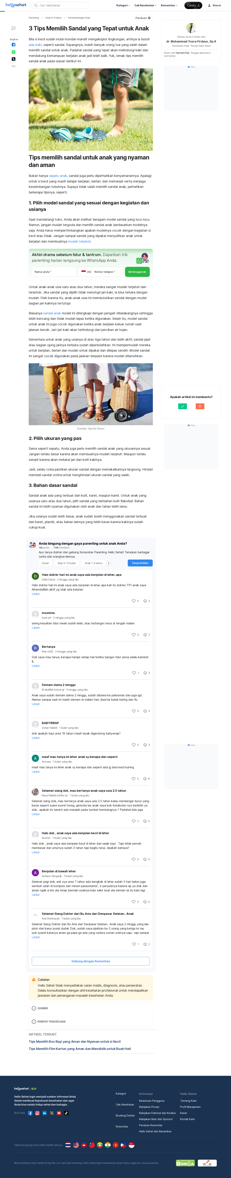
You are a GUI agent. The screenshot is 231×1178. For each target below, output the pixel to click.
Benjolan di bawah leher (59, 871)
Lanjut (36, 594)
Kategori (121, 1093)
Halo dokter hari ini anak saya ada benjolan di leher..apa (81, 574)
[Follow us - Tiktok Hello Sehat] (66, 1113)
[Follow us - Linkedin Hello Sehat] (44, 1113)
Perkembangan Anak (79, 17)
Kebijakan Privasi (149, 1106)
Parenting (34, 17)
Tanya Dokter (140, 562)
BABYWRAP (50, 723)
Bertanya (48, 646)
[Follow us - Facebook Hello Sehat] (30, 1113)
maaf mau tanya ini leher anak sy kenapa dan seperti (79, 757)
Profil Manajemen (190, 1106)
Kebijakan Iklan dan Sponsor (156, 1119)
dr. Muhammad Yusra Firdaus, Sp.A (191, 41)
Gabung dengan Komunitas (90, 961)
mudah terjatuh (79, 241)
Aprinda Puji (182, 52)
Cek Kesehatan (125, 1104)
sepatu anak (58, 176)
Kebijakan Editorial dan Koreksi (157, 1112)
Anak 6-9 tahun (53, 17)
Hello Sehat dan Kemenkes (155, 1131)
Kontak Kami (187, 1119)
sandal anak (52, 313)
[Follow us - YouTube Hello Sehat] (59, 1113)
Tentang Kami (188, 1100)
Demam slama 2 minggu (59, 685)
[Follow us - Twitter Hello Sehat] (52, 1113)
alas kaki (35, 45)
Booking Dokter (125, 1115)
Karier (183, 1112)
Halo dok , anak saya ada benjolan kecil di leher (75, 833)
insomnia (48, 613)
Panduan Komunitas (150, 1125)
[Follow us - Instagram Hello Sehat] (37, 1113)
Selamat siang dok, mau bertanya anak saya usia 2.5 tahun (84, 790)
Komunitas (122, 1126)
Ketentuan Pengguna (151, 1100)
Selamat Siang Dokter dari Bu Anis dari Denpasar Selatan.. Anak (88, 913)
